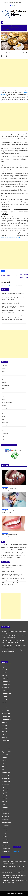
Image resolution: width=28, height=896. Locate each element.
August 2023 (5, 754)
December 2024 (6, 713)
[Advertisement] (14, 73)
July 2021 (4, 828)
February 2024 (6, 740)
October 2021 (5, 819)
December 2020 (6, 848)
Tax (3, 430)
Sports (3, 427)
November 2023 (6, 749)
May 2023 (4, 763)
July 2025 (4, 696)
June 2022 (4, 795)
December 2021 (6, 813)
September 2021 (6, 822)
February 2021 (6, 842)
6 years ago (6, 536)
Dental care (5, 376)
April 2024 (4, 734)
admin (12, 490)
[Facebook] (10, 5)
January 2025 (5, 711)
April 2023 (4, 766)
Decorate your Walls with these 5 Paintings (12, 314)
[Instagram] (14, 5)
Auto (3, 368)
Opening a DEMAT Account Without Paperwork (13, 322)
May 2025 (4, 702)
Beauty (4, 371)
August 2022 (5, 790)
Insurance (4, 405)
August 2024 (5, 722)
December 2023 (6, 746)
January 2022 (5, 810)
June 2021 (4, 831)
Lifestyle (23, 2)
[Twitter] (12, 5)
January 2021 (5, 845)
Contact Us (16, 851)
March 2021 (5, 839)
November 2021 (6, 816)
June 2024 (4, 728)
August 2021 (5, 825)
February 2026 (6, 681)
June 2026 (4, 669)
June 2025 (4, 699)
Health (3, 399)
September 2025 (6, 693)
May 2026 (4, 672)
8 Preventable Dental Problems (9, 534)
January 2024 (5, 743)
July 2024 (4, 725)
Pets (3, 419)
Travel (3, 439)
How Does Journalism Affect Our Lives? (7, 274)
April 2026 (4, 675)
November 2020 (6, 851)
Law (3, 410)
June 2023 (4, 760)
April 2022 (4, 801)
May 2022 (4, 798)
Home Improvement (17, 2)
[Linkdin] (16, 5)
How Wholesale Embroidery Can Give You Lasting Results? (21, 276)
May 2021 (4, 834)
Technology (6, 2)
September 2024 (6, 719)
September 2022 (6, 787)
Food (3, 393)
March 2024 (5, 737)
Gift (3, 396)
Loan (3, 416)
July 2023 (4, 757)
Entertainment (5, 385)
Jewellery (4, 408)
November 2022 (6, 781)
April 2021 (4, 836)
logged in (10, 285)
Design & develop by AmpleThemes (14, 893)
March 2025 (5, 708)
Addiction (4, 365)
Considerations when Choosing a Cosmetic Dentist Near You (12, 511)
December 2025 (6, 684)
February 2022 (6, 807)
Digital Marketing (6, 379)
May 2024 (4, 731)
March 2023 (5, 769)
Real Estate (5, 422)
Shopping (4, 425)
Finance (14, 3)
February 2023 (6, 772)
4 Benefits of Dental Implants (9, 488)
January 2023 (5, 775)
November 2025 (6, 687)
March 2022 (5, 804)
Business (4, 374)
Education (11, 2)
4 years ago (6, 490)
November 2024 (6, 716)
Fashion (4, 388)
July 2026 (4, 667)
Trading (4, 436)
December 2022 (6, 778)
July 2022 (4, 793)
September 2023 (6, 752)
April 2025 (4, 705)
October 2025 (5, 690)
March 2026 (5, 678)
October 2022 (5, 784)
